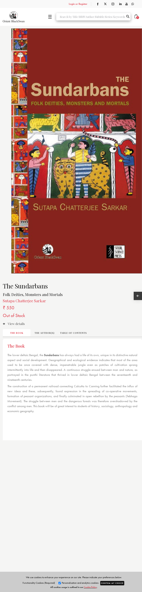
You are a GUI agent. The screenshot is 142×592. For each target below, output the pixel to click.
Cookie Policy (90, 587)
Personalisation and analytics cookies (80, 582)
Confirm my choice (112, 583)
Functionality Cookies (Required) (39, 582)
